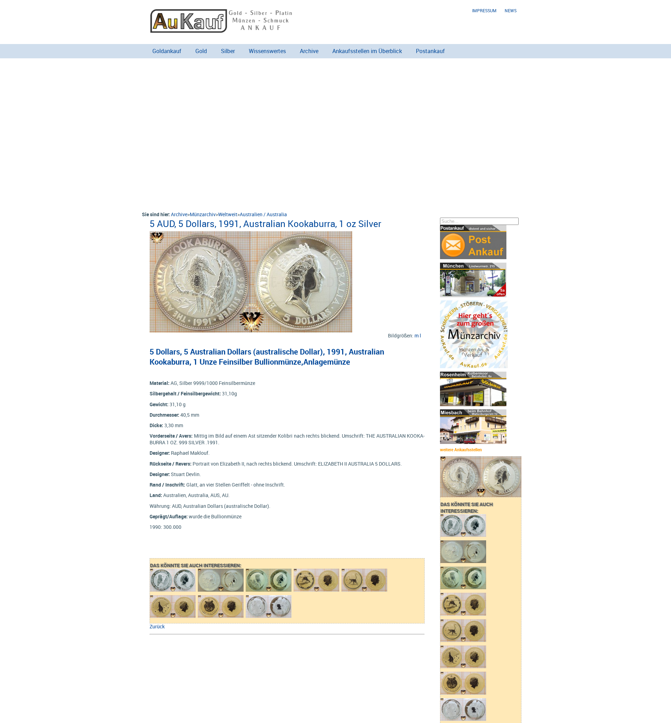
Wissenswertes (267, 51)
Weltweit (227, 214)
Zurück (157, 626)
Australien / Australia (263, 214)
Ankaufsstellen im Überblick (367, 51)
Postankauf (430, 51)
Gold (201, 51)
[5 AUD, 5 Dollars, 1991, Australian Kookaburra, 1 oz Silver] (251, 234)
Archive (309, 51)
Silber (228, 51)
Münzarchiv (203, 214)
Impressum (484, 10)
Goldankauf (166, 51)
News (511, 10)
